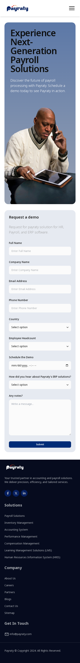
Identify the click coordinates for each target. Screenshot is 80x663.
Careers (9, 585)
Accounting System (16, 529)
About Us (10, 578)
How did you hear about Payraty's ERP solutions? (40, 376)
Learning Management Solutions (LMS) (28, 550)
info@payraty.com (20, 634)
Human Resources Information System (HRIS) (32, 557)
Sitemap (9, 613)
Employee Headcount (22, 338)
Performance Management (20, 536)
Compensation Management (21, 543)
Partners (9, 592)
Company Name (19, 262)
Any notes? (16, 395)
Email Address (18, 281)
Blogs (7, 599)
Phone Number (18, 300)
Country (14, 319)
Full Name (15, 243)
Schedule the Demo (21, 357)
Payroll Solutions (14, 516)
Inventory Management (18, 522)
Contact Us (11, 606)
